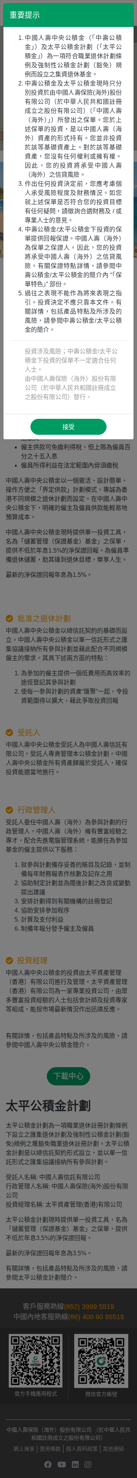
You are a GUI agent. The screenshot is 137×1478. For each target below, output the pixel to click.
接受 (68, 427)
